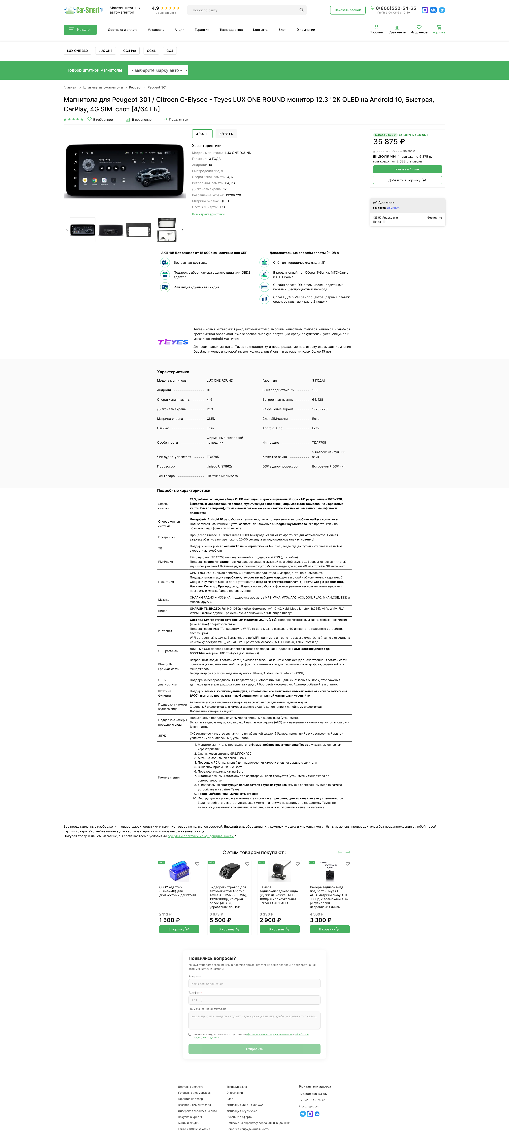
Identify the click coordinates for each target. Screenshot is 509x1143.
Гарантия (202, 30)
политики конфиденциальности (274, 1034)
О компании (305, 30)
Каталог (84, 29)
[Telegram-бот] (302, 1113)
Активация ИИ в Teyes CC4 (245, 1104)
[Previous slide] (70, 170)
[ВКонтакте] (433, 10)
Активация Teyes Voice (241, 1111)
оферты (250, 1034)
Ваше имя (194, 976)
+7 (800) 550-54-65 (313, 1093)
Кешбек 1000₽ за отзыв (194, 1129)
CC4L (151, 51)
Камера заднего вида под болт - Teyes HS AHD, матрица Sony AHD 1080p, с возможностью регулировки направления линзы (329, 897)
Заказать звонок (348, 10)
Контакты (260, 30)
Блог (282, 30)
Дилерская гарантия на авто (197, 1111)
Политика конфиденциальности (247, 1129)
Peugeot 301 (157, 87)
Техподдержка (231, 30)
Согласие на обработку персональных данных (258, 1123)
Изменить (393, 207)
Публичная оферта (239, 1117)
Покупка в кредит (190, 1117)
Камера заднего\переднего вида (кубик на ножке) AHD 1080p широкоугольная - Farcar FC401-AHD (279, 895)
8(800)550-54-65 (396, 8)
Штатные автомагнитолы (103, 87)
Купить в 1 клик (407, 169)
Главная (70, 87)
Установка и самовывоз (194, 1092)
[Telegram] (442, 10)
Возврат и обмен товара (194, 1104)
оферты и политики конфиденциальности (201, 836)
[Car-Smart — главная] (83, 10)
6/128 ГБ (226, 134)
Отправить (254, 1049)
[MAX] (425, 10)
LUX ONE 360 (77, 51)
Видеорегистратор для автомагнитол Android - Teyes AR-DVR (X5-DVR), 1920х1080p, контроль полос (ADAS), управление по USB (228, 897)
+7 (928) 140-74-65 (312, 1099)
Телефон (195, 992)
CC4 (169, 51)
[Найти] (302, 10)
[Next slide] (179, 170)
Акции (180, 30)
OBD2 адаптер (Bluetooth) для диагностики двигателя (177, 891)
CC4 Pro (129, 51)
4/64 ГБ (202, 134)
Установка (156, 30)
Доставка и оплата (123, 30)
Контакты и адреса (315, 1086)
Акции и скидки (188, 1123)
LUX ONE (106, 51)
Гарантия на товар (190, 1098)
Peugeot (135, 87)
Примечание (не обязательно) (207, 1008)
